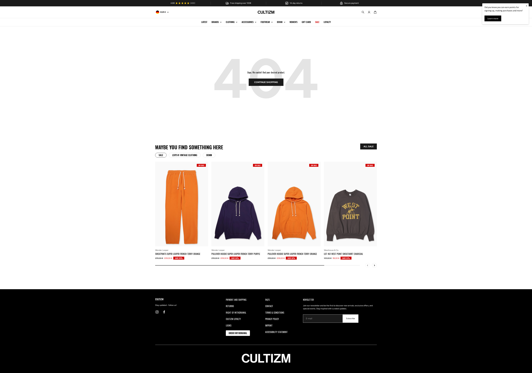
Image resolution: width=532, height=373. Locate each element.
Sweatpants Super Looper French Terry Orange (177, 254)
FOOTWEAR (265, 22)
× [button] (526, 5)
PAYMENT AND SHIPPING (236, 299)
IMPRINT (269, 325)
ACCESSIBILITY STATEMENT (276, 332)
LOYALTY (327, 22)
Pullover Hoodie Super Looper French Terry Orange (292, 254)
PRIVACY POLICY (272, 319)
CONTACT (269, 306)
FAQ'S (267, 299)
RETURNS (230, 306)
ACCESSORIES (248, 22)
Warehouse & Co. (331, 250)
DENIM (279, 22)
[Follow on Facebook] (164, 312)
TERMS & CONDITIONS (274, 312)
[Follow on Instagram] (157, 312)
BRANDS (215, 22)
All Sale (369, 146)
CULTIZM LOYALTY (233, 319)
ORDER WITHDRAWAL (238, 333)
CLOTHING (230, 22)
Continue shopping (266, 82)
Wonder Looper (161, 250)
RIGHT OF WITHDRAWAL (236, 312)
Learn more (492, 18)
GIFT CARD (306, 22)
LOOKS (228, 325)
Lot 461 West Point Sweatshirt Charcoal (343, 254)
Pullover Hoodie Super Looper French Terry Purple (235, 254)
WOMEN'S (293, 22)
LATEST (204, 22)
